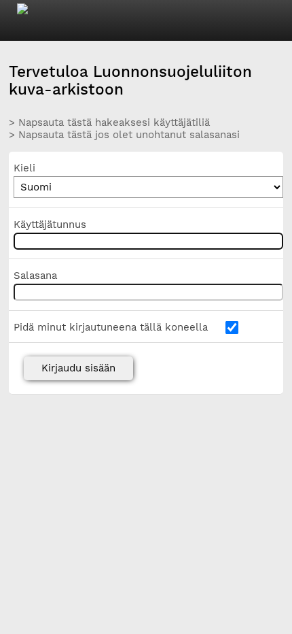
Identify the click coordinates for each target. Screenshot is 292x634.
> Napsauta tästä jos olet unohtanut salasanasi (124, 135)
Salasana (35, 275)
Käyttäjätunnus (50, 224)
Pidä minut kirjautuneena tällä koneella (111, 327)
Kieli (24, 168)
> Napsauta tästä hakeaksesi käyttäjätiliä (109, 122)
